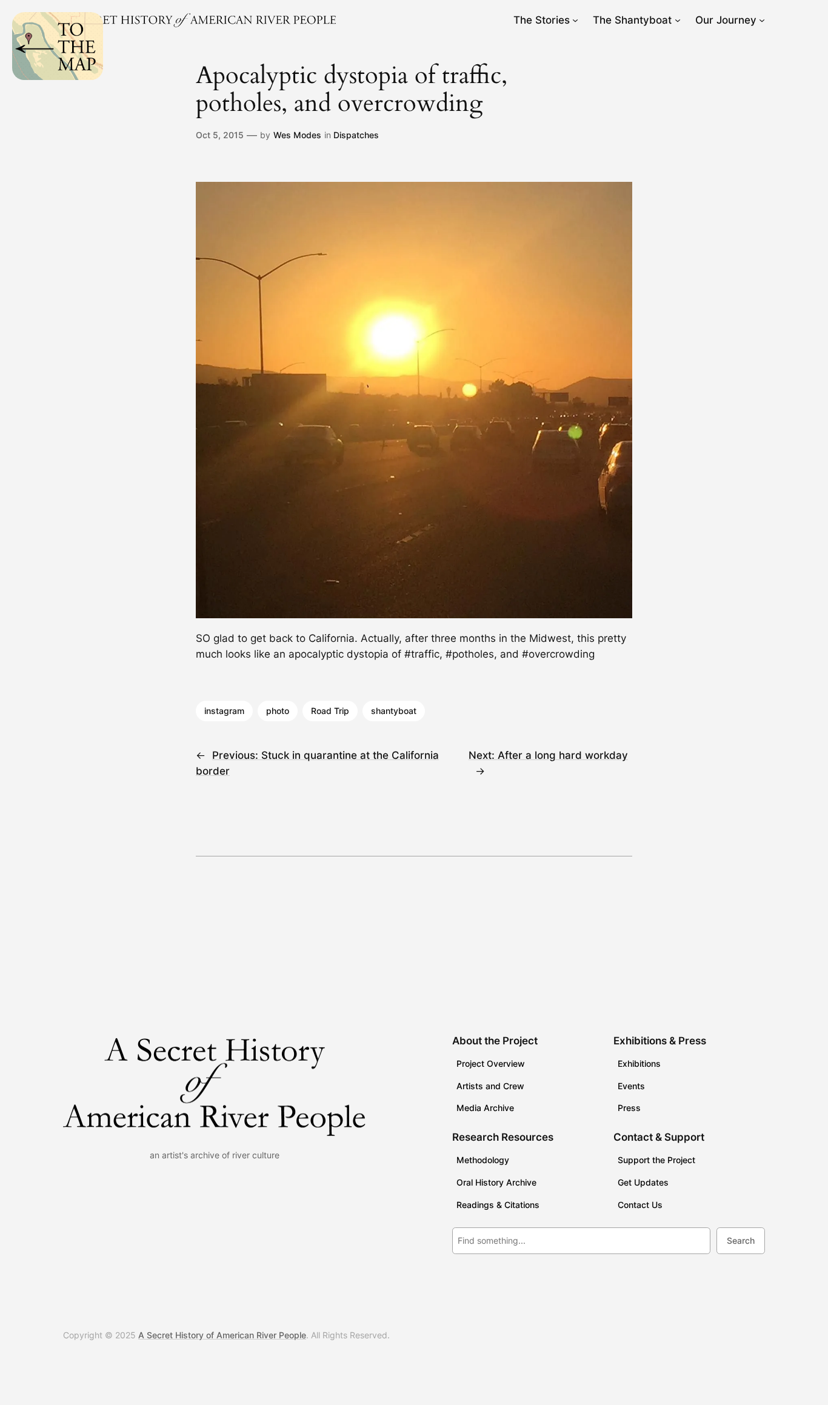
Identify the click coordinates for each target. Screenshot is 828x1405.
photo (277, 711)
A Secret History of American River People (222, 1335)
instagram (224, 711)
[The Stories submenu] (575, 20)
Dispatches (356, 135)
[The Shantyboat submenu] (678, 20)
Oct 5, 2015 (220, 135)
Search (741, 1240)
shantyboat (393, 711)
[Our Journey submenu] (762, 20)
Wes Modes (297, 135)
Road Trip (330, 711)
